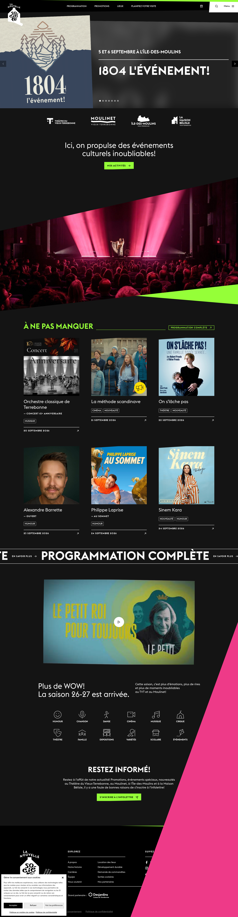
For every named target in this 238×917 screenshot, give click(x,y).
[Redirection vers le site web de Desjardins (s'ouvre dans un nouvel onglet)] (99, 895)
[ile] (143, 121)
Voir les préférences (54, 905)
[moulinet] (103, 121)
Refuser (33, 905)
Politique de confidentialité (46, 912)
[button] (62, 877)
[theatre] (61, 121)
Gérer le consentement (70, 911)
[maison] (181, 121)
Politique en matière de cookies (22, 912)
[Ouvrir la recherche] (216, 6)
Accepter (13, 905)
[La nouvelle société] (15, 14)
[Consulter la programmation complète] (119, 556)
